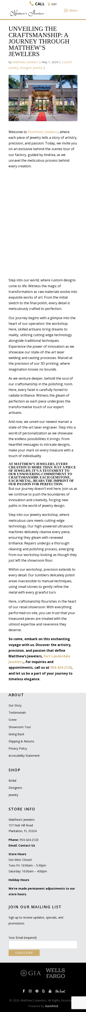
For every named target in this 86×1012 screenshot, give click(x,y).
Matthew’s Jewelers (43, 132)
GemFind (51, 1006)
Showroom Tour (20, 727)
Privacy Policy (18, 748)
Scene (13, 720)
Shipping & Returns (21, 741)
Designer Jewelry (31, 68)
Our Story (15, 705)
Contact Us (26, 845)
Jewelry (13, 795)
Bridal (12, 781)
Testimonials (17, 712)
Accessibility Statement (24, 756)
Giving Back (16, 734)
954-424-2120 (61, 667)
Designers (15, 788)
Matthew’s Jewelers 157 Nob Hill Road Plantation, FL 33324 (23, 825)
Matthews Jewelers (25, 62)
